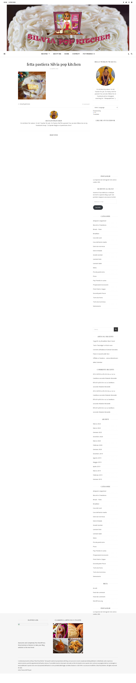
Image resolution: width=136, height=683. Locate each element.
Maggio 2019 (97, 462)
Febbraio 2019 (97, 475)
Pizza (94, 276)
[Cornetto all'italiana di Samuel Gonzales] (75, 630)
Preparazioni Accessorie (100, 285)
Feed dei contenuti (99, 592)
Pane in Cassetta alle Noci (101, 354)
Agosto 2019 (97, 458)
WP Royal (28, 670)
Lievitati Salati (97, 263)
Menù (94, 268)
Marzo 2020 (97, 441)
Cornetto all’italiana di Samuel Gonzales (105, 349)
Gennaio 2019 (97, 479)
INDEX (5, 2)
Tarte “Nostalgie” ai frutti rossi (102, 345)
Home (66, 54)
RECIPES (44, 54)
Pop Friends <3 (89, 54)
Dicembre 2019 (98, 454)
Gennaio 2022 (97, 432)
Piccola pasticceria (99, 272)
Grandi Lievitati (98, 255)
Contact (76, 54)
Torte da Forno (98, 297)
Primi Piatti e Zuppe (99, 289)
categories (12, 2)
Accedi (95, 588)
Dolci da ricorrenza (99, 246)
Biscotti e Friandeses (99, 225)
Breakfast (96, 233)
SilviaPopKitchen (25, 104)
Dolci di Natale (97, 251)
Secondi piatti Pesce (99, 293)
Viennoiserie (97, 306)
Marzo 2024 (97, 424)
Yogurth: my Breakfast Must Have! (104, 341)
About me (57, 54)
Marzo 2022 (97, 428)
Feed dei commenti (99, 597)
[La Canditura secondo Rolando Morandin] (60, 645)
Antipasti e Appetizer (99, 221)
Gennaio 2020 (97, 449)
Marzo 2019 (97, 471)
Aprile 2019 (96, 466)
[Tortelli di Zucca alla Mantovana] (75, 645)
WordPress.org (98, 601)
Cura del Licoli (97, 238)
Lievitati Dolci (97, 259)
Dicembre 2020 (98, 436)
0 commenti (86, 104)
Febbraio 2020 (97, 445)
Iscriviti (97, 207)
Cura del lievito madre (100, 242)
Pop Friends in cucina (99, 280)
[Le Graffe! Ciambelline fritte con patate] (60, 630)
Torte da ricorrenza (99, 302)
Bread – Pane (97, 229)
